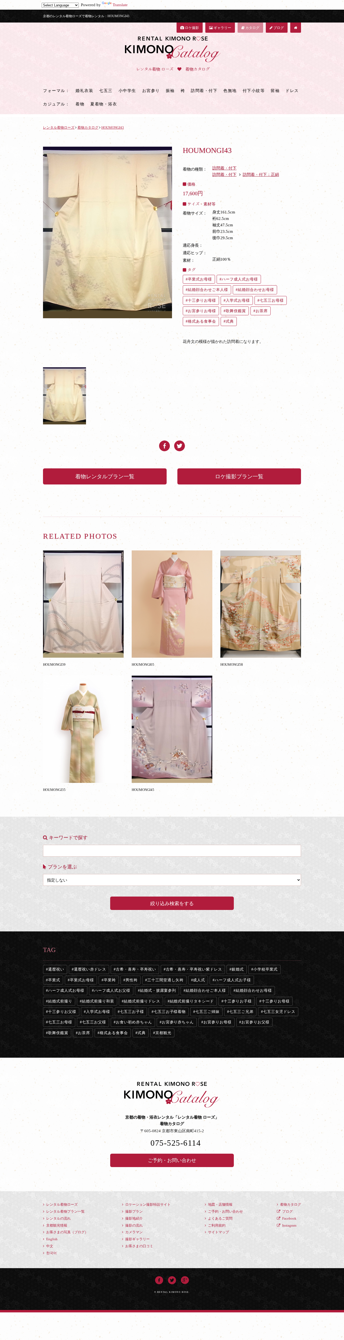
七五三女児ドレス (279, 1012)
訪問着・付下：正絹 (261, 174)
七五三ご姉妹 (207, 1012)
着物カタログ (290, 1204)
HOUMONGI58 (231, 664)
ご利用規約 (216, 1225)
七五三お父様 (94, 1022)
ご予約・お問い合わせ (172, 1160)
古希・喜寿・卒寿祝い (136, 969)
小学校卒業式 (265, 969)
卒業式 (54, 980)
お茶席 (262, 311)
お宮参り (151, 90)
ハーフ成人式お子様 (233, 980)
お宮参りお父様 (255, 1022)
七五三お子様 (132, 1012)
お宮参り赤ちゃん (178, 1022)
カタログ (252, 28)
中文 (49, 1246)
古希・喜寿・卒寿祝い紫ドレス (194, 969)
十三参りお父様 (62, 1012)
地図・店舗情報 (219, 1204)
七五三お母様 (272, 300)
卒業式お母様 (200, 279)
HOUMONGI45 (143, 790)
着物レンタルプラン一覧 (104, 476)
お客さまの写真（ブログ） (66, 1232)
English (51, 1239)
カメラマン (133, 1232)
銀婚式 (238, 969)
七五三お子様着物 (170, 1012)
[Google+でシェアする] (185, 1279)
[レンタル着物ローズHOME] (295, 28)
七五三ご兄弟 (241, 1012)
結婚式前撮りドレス (142, 1001)
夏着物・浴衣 (103, 104)
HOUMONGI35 (54, 790)
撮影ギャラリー (137, 1239)
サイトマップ (218, 1232)
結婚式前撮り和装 (98, 1001)
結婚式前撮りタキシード (192, 1001)
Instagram (288, 1225)
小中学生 (127, 90)
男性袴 (132, 980)
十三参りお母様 (202, 300)
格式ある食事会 (202, 321)
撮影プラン (133, 1211)
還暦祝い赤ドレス (90, 969)
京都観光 (163, 1033)
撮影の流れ (133, 1225)
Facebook (288, 1218)
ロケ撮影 (191, 28)
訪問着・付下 (204, 90)
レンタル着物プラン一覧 (65, 1211)
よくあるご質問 (219, 1218)
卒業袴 (110, 980)
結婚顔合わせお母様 (256, 290)
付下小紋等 (254, 90)
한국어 (51, 1253)
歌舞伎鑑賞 (236, 311)
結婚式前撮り (60, 1001)
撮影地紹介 (133, 1218)
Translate (120, 5)
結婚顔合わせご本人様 (208, 290)
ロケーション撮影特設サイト (147, 1204)
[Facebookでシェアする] (164, 444)
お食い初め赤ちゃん (134, 1022)
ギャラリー (222, 28)
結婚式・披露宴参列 (158, 991)
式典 (230, 321)
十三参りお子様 (238, 1001)
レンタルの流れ (58, 1218)
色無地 (230, 90)
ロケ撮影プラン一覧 (239, 476)
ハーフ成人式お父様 (112, 991)
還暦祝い (56, 969)
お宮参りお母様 (202, 311)
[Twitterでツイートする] (179, 444)
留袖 (275, 90)
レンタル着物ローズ (61, 1204)
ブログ (278, 28)
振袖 (170, 90)
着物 (80, 104)
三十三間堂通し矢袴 (165, 980)
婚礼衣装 (84, 90)
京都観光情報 (56, 1225)
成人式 (199, 980)
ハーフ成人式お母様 (240, 279)
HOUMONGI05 (143, 664)
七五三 (106, 90)
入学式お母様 (238, 300)
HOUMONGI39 (54, 664)
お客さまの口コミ (138, 1246)
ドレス (292, 90)
